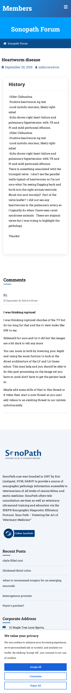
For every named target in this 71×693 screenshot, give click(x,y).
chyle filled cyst (13, 560)
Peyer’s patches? (13, 605)
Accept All (35, 667)
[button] (66, 7)
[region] (35, 661)
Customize (36, 676)
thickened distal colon (17, 570)
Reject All (35, 685)
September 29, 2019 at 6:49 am (22, 300)
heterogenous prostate (17, 596)
